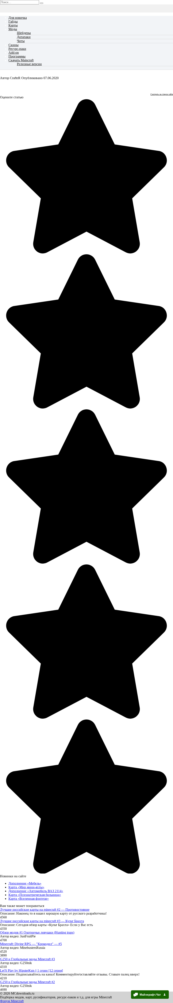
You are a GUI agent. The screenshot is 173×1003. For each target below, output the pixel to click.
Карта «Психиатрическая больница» (34, 895)
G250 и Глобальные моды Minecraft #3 (27, 959)
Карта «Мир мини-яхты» (26, 887)
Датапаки (24, 37)
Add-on (13, 52)
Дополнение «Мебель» (24, 883)
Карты (13, 25)
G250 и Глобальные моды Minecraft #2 (27, 982)
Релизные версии (29, 64)
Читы (21, 41)
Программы (17, 56)
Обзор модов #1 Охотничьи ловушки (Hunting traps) (37, 932)
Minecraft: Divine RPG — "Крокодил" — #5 (31, 944)
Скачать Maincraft (21, 60)
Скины (13, 45)
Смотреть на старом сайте (161, 94)
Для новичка (17, 17)
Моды (12, 29)
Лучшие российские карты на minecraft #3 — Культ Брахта (42, 921)
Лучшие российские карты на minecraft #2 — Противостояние (44, 909)
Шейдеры (24, 33)
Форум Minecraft (12, 1001)
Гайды (13, 21)
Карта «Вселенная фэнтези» (28, 898)
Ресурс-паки (17, 49)
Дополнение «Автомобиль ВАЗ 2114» (35, 891)
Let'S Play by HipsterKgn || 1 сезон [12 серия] (31, 970)
